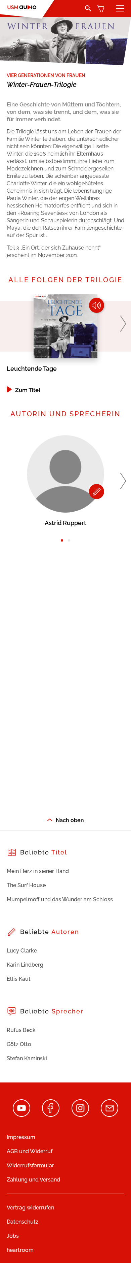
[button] (123, 323)
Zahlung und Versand (33, 1179)
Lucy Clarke (22, 950)
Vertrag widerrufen (30, 1207)
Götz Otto (19, 1044)
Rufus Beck (21, 1030)
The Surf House (26, 885)
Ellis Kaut (19, 979)
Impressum (21, 1137)
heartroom (20, 1250)
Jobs (13, 1236)
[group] (65, 343)
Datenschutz (22, 1222)
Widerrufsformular (30, 1165)
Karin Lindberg (25, 965)
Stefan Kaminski (27, 1058)
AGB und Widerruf (29, 1151)
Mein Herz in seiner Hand (38, 871)
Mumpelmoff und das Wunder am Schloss (60, 899)
